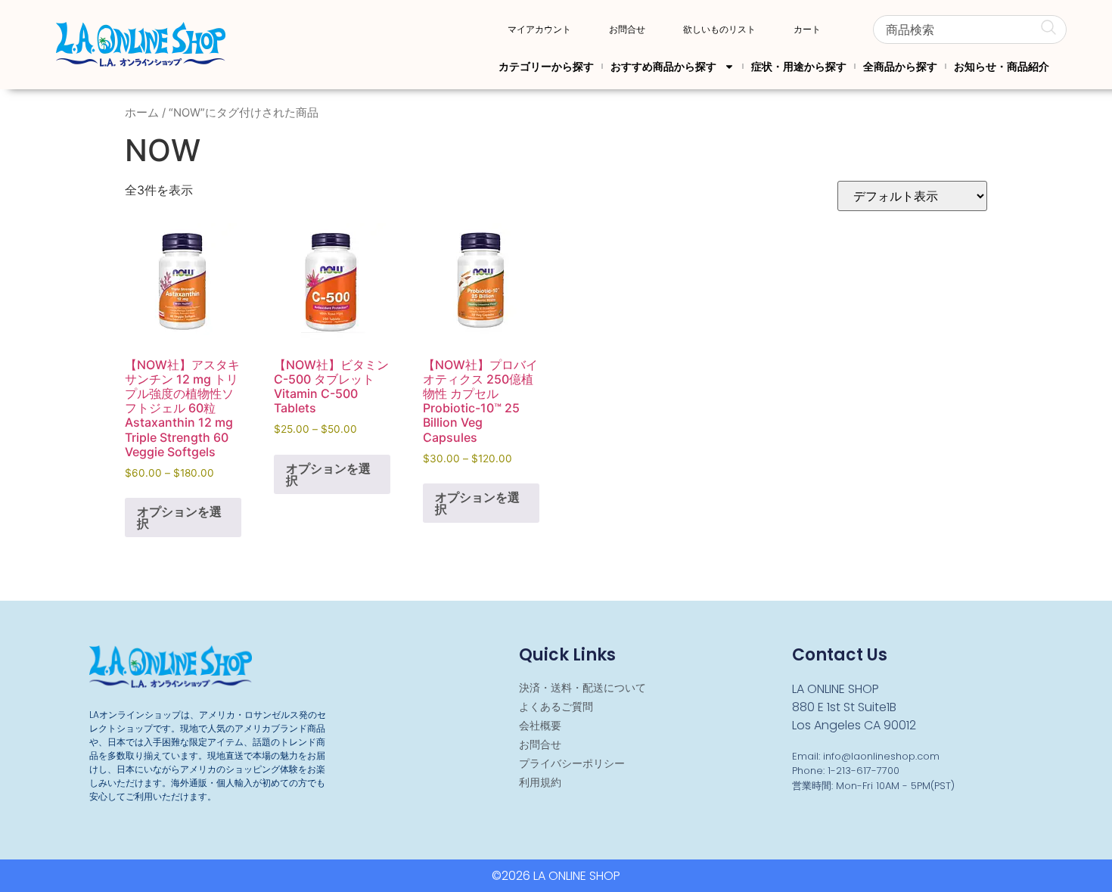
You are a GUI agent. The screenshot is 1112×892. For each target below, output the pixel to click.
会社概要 (540, 725)
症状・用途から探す (798, 67)
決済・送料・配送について (582, 687)
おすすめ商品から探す (663, 67)
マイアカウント (539, 29)
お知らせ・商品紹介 (1001, 67)
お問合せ (627, 29)
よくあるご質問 (556, 706)
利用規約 (540, 782)
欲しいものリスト (719, 29)
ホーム (142, 113)
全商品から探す (900, 67)
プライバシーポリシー (572, 763)
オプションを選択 (179, 517)
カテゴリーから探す (546, 67)
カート (807, 29)
